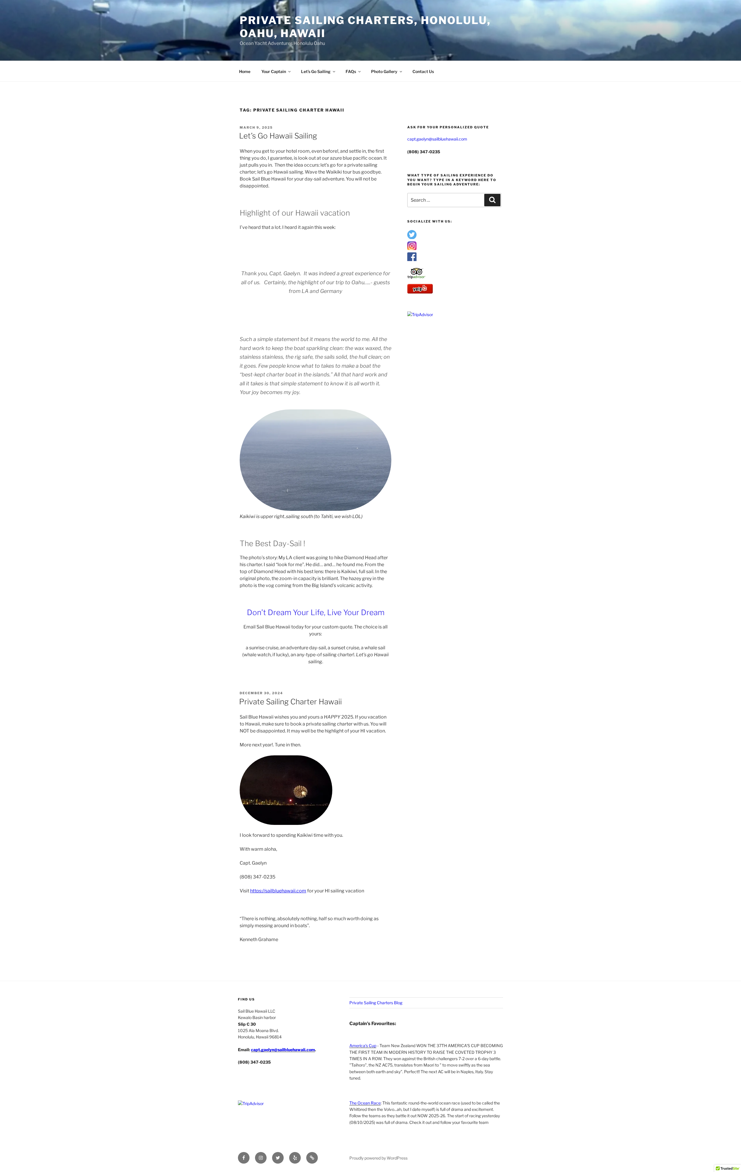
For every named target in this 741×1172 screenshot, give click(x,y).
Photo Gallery (384, 71)
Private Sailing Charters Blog (375, 1002)
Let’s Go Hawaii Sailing (278, 135)
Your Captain (273, 71)
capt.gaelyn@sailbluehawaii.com (437, 138)
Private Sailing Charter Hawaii (290, 701)
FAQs (351, 71)
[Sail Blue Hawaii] (412, 260)
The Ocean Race (365, 1102)
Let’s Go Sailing (316, 71)
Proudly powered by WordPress (378, 1157)
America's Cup (362, 1045)
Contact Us (423, 71)
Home (244, 71)
